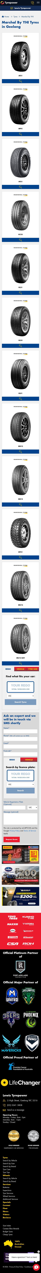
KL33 (20, 340)
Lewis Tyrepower (22, 8)
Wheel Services (9, 1196)
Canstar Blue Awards (11, 1228)
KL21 (20, 287)
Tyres (5, 1157)
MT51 (20, 552)
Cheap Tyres (7, 1234)
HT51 (21, 182)
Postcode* (8, 751)
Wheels (6, 1175)
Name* (6, 728)
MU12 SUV (20, 658)
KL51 (20, 393)
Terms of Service (30, 831)
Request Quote (11, 839)
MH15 (20, 499)
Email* (6, 743)
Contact (6, 1205)
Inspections (7, 1190)
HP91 (20, 129)
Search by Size (9, 1163)
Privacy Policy (15, 831)
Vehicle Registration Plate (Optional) (13, 803)
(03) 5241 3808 (14, 1105)
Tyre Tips (6, 1172)
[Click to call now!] (32, 3)
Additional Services (10, 1199)
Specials (7, 1202)
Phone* (16, 736)
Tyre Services (8, 1193)
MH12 (20, 446)
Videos (6, 1214)
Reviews (7, 1217)
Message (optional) (11, 812)
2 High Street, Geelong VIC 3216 (22, 1100)
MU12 (20, 605)
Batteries (6, 1187)
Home (6, 16)
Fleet (5, 1208)
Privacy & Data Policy (16, 1267)
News (5, 1211)
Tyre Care (6, 1169)
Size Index (7, 1225)
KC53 (20, 234)
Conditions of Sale (30, 1267)
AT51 (20, 76)
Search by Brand (9, 1166)
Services (7, 1184)
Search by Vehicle (10, 1160)
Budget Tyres (8, 1231)
